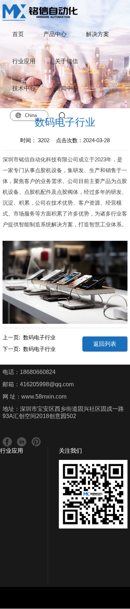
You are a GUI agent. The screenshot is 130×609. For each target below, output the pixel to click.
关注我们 (70, 451)
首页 (18, 34)
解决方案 (97, 34)
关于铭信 (66, 61)
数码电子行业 (39, 337)
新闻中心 (66, 88)
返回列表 (104, 344)
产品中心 (54, 34)
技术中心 (23, 88)
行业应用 (23, 61)
